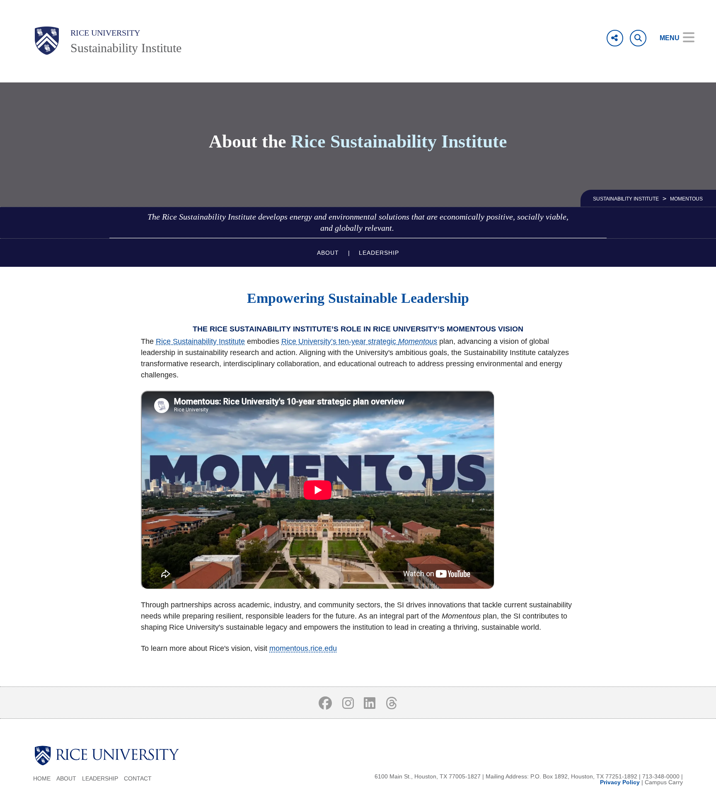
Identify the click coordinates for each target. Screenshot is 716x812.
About (328, 252)
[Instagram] (348, 702)
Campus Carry (664, 782)
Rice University (105, 32)
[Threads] (392, 702)
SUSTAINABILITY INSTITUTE (626, 199)
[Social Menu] (615, 38)
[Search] (638, 38)
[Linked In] (370, 702)
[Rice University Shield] (46, 40)
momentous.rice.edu (303, 648)
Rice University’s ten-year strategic (339, 341)
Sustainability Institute (125, 48)
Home (42, 779)
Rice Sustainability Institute (200, 341)
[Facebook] (325, 702)
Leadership (379, 252)
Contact (138, 779)
